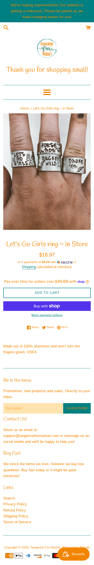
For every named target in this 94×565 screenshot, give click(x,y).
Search (9, 498)
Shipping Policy (15, 516)
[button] (47, 262)
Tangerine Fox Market (45, 547)
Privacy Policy (15, 504)
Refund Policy (14, 510)
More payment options (47, 315)
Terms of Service (17, 522)
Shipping (29, 267)
